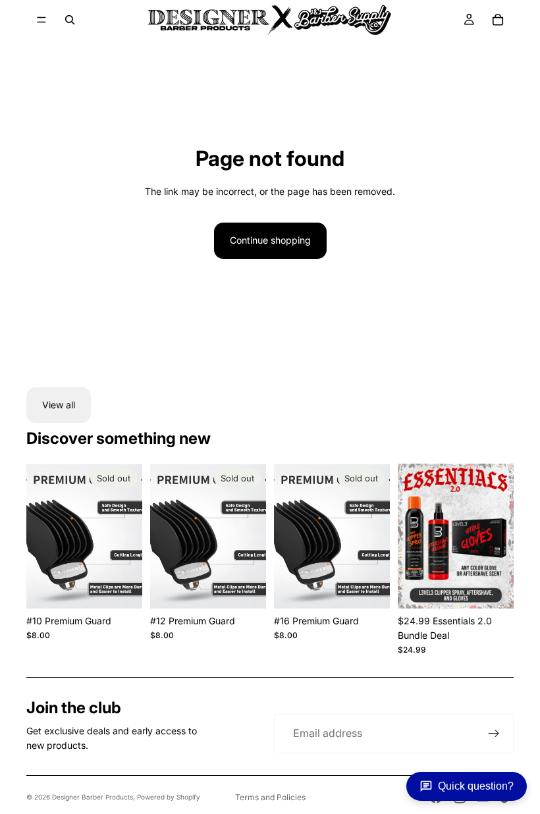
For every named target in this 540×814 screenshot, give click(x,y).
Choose (504, 587)
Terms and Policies (270, 797)
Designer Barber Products (92, 797)
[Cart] (497, 19)
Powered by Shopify (168, 797)
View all (58, 404)
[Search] (69, 19)
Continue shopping (270, 240)
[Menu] (41, 20)
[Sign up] (494, 733)
